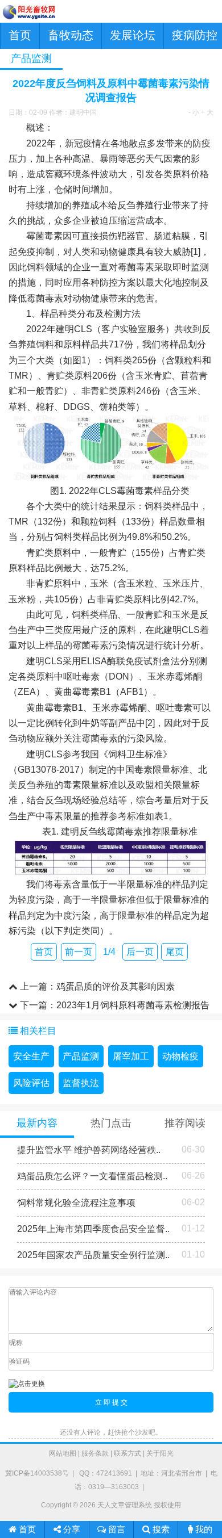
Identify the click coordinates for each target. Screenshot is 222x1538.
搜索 (160, 1529)
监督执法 (81, 1083)
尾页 (175, 952)
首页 (20, 35)
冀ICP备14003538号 (37, 1473)
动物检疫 (180, 1056)
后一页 (140, 952)
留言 (115, 1529)
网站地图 (62, 1453)
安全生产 (31, 1056)
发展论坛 (132, 35)
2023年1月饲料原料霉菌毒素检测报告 (132, 1005)
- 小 (193, 112)
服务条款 (95, 1453)
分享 (70, 1529)
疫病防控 (194, 35)
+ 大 (207, 112)
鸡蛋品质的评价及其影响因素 (115, 986)
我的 (202, 1529)
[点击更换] (27, 1384)
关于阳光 (160, 1453)
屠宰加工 (131, 1056)
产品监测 (81, 1056)
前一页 (78, 952)
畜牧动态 (70, 35)
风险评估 (31, 1083)
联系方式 (127, 1453)
